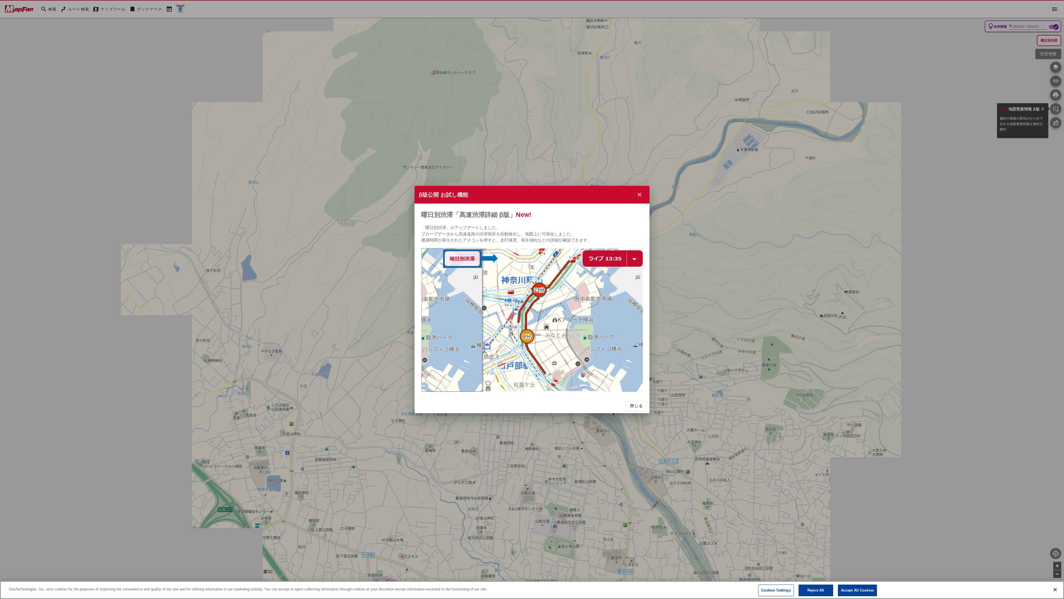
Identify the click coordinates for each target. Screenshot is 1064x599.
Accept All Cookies (857, 590)
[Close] (1055, 589)
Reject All (815, 590)
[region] (532, 590)
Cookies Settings (776, 590)
